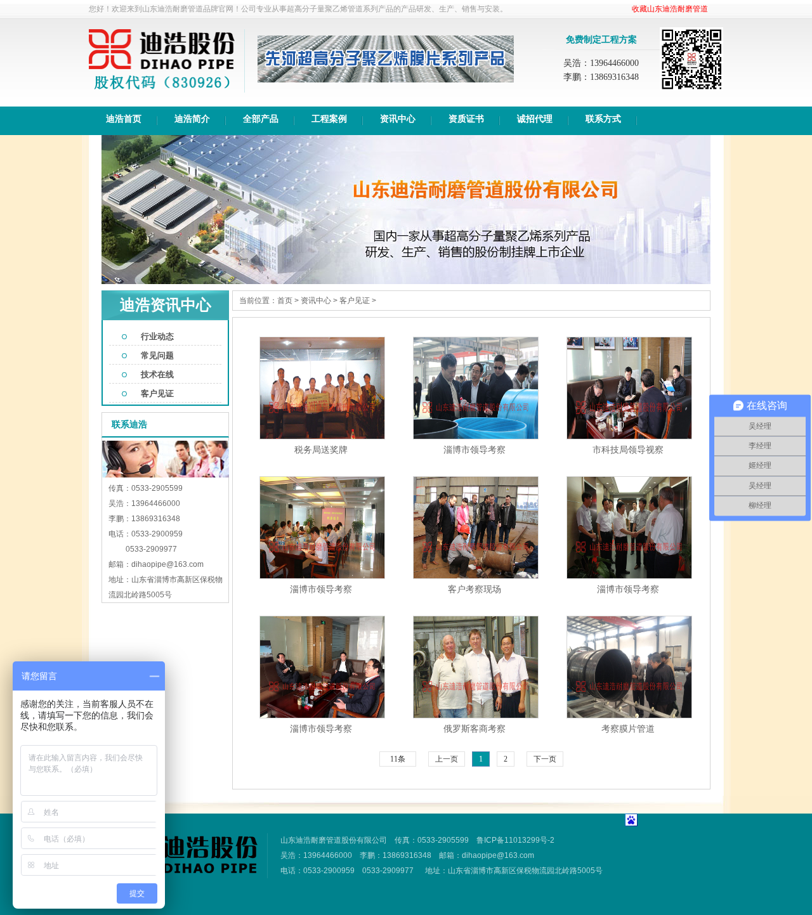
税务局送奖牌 (321, 450)
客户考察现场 (474, 589)
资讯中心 (316, 300)
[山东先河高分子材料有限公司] (386, 77)
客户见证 (157, 393)
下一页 (545, 759)
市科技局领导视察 (628, 450)
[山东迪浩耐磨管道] (184, 870)
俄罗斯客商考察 (474, 729)
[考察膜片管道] (629, 715)
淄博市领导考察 (474, 450)
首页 (284, 300)
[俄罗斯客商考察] (476, 715)
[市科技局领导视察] (629, 436)
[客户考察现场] (476, 576)
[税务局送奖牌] (322, 436)
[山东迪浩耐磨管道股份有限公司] (162, 90)
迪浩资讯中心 (165, 305)
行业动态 (157, 336)
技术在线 (157, 374)
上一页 (446, 759)
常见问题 (157, 355)
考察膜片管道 (628, 729)
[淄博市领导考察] (476, 436)
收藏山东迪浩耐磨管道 (670, 8)
